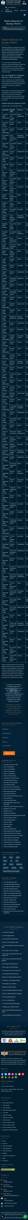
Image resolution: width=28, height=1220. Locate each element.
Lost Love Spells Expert (8, 1000)
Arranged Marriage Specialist (12, 884)
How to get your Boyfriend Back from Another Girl (12, 954)
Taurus (11, 857)
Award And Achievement (8, 1155)
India (19, 706)
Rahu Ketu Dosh (6, 1120)
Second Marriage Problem (11, 906)
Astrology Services (13, 714)
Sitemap (7, 1214)
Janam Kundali (6, 1107)
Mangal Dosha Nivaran (10, 813)
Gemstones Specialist (10, 793)
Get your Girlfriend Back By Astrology (12, 993)
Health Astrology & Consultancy (12, 833)
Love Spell (5, 1112)
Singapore (9, 710)
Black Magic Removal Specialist (12, 831)
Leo (11, 860)
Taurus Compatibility (9, 769)
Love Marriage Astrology (10, 780)
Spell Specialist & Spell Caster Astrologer (12, 803)
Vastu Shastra (6, 1105)
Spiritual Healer (8, 822)
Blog (2, 1212)
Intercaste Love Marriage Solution (11, 980)
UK (10, 706)
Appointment (23, 10)
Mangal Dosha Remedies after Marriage (14, 815)
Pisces (21, 867)
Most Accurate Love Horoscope (11, 871)
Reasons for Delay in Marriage (12, 891)
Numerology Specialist (10, 791)
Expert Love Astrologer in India (10, 942)
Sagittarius (19, 864)
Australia (10, 708)
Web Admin (13, 1214)
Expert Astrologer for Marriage (12, 844)
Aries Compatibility (9, 767)
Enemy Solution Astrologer (11, 840)
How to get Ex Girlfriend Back (10, 963)
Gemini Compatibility (9, 771)
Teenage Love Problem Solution (10, 1006)
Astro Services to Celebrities (11, 787)
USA (7, 706)
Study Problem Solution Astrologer (13, 835)
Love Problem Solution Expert (10, 939)
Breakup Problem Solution (9, 987)
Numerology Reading (9, 820)
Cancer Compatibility (9, 773)
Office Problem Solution (10, 817)
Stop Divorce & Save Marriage (12, 904)
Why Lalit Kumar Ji (7, 1150)
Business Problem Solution (9, 1110)
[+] (24, 1064)
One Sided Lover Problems (9, 983)
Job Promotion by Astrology (11, 837)
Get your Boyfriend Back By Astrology (12, 990)
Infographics (7, 1212)
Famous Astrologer (7, 1145)
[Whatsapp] (25, 1216)
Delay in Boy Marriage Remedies (12, 895)
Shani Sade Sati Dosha (10, 800)
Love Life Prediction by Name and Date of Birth (13, 946)
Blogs (3, 1158)
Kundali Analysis (8, 824)
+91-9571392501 (8, 1200)
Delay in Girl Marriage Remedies (12, 893)
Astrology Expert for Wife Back (12, 842)
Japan (14, 710)
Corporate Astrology (9, 784)
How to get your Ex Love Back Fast (11, 970)
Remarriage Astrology (10, 909)
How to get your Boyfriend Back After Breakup (12, 959)
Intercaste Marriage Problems (12, 886)
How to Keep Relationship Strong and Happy (12, 1010)
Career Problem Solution (8, 1122)
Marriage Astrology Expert (11, 782)
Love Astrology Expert (8, 935)
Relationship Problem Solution (10, 1129)
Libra (4, 864)
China (19, 710)
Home (4, 27)
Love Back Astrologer (8, 932)
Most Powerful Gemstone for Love (13, 796)
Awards (16, 10)
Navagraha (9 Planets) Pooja (11, 778)
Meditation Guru (8, 811)
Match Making (7, 826)
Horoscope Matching (7, 1102)
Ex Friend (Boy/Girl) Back (8, 997)
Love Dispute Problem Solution (10, 973)
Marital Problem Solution (10, 897)
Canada (14, 706)
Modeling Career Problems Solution (13, 806)
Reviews (4, 1153)
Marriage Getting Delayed (11, 889)
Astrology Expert (6, 1148)
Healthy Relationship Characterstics (11, 1015)
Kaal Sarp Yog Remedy (10, 829)
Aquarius (14, 867)
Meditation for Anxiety (10, 808)
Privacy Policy (21, 1212)
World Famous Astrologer (13, 712)
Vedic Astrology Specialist (11, 846)
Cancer (5, 860)
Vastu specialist (8, 798)
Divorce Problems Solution (9, 1127)
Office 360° (20, 1214)
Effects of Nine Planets (10, 776)
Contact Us (5, 1160)
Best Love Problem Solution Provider (11, 977)
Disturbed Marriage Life (10, 902)
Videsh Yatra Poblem (7, 1117)
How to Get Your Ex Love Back (10, 950)
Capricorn (5, 867)
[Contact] (3, 1216)
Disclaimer (14, 1212)
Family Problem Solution (8, 1125)
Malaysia (16, 708)
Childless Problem (7, 1115)
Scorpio (11, 864)
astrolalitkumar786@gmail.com (14, 694)
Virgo (17, 860)
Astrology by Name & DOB (11, 764)
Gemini (17, 857)
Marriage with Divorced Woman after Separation (14, 912)
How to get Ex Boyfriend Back (10, 967)
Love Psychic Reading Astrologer (11, 1003)
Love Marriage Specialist (10, 882)
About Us (4, 1143)
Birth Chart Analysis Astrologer (12, 789)
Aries (4, 857)
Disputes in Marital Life (10, 900)
